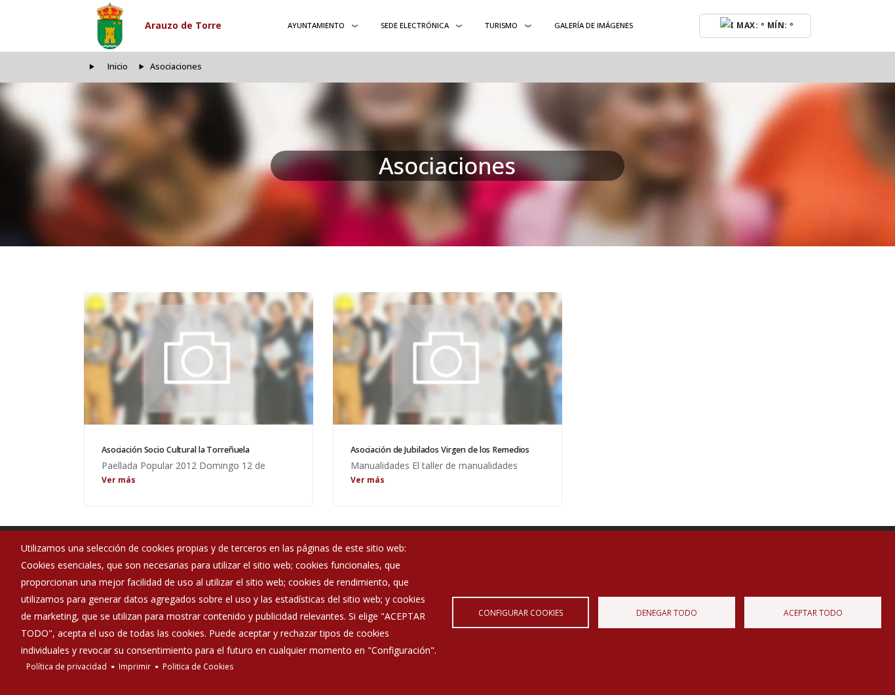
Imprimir (135, 666)
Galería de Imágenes (593, 25)
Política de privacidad (66, 666)
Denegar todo (666, 612)
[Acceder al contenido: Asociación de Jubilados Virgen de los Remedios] (447, 358)
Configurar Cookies (520, 612)
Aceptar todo (813, 612)
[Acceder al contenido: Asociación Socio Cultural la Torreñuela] (198, 358)
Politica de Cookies (198, 666)
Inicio (117, 66)
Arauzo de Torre (183, 25)
